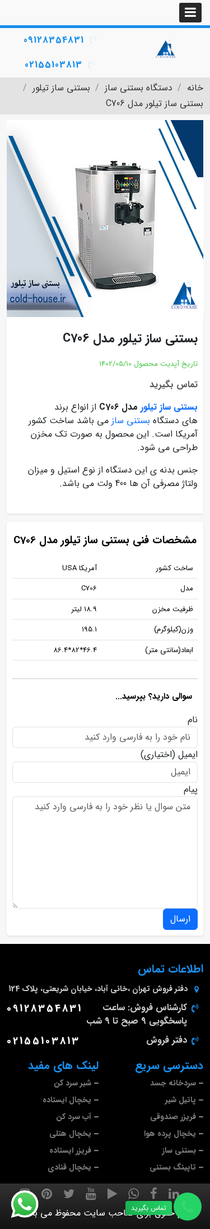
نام (193, 720)
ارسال (180, 919)
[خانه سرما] (166, 48)
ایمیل (188, 755)
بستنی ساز (130, 421)
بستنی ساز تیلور (169, 407)
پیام (191, 789)
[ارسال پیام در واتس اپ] (31, 1204)
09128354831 (54, 40)
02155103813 (53, 65)
